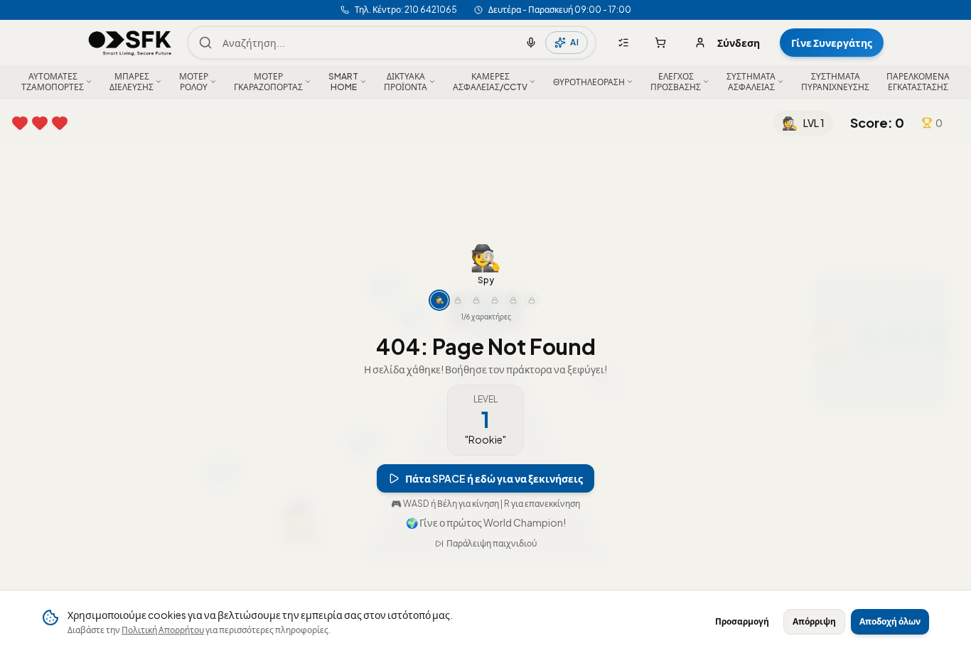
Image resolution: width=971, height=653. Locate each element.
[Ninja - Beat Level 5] (457, 300)
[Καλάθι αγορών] (660, 42)
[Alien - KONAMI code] (531, 300)
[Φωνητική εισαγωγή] (531, 42)
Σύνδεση (738, 42)
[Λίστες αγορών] (623, 42)
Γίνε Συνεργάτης (831, 42)
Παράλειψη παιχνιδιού (491, 543)
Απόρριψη (814, 621)
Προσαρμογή (742, 621)
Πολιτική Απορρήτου (163, 630)
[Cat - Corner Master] (513, 300)
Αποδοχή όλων (890, 621)
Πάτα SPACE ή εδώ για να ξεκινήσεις (494, 478)
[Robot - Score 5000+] (494, 300)
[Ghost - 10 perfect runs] (476, 300)
